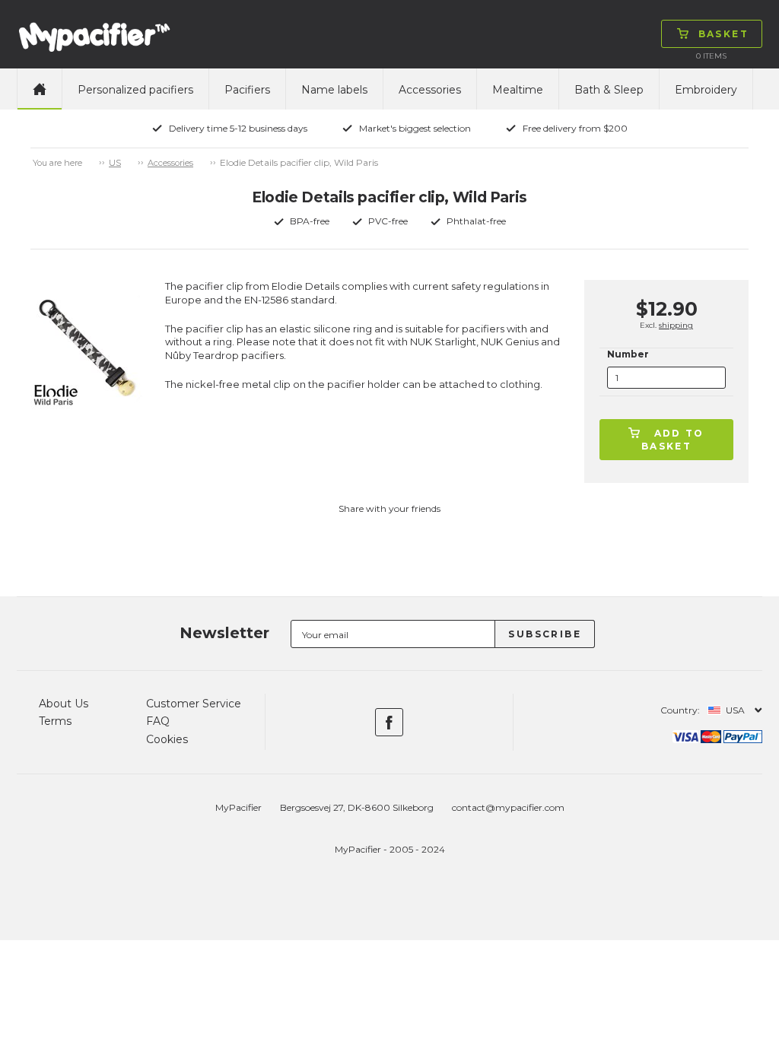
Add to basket (672, 439)
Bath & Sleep (609, 90)
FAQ (158, 721)
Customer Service (193, 703)
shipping (676, 325)
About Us (63, 703)
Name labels (334, 90)
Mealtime (517, 90)
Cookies (167, 739)
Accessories (430, 90)
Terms (55, 721)
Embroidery (706, 90)
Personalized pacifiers (135, 90)
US (115, 162)
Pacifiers (247, 90)
